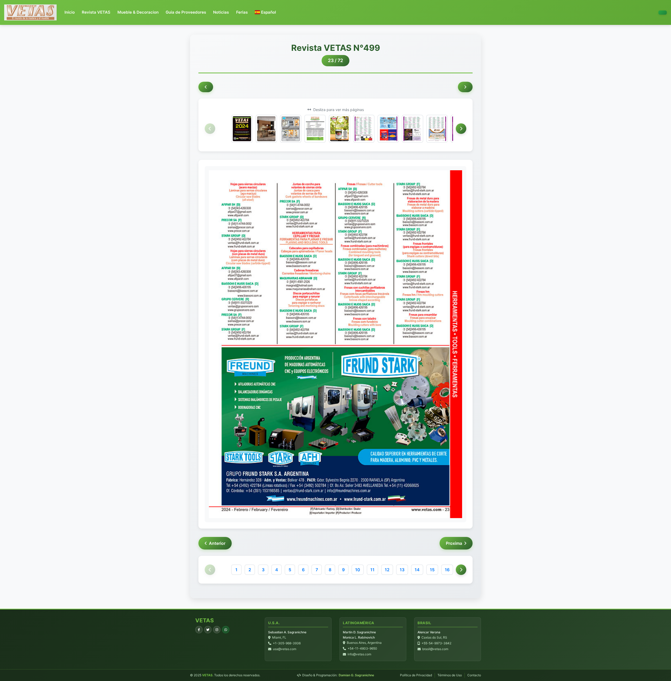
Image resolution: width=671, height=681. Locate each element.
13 (402, 569)
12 (387, 569)
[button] (265, 12)
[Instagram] (216, 629)
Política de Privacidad (416, 675)
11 (372, 569)
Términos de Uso (449, 675)
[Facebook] (199, 629)
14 (417, 569)
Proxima (454, 543)
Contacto (474, 675)
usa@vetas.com (284, 649)
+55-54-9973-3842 (436, 643)
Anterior (217, 543)
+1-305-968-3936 (287, 643)
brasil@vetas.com (435, 649)
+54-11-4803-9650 (362, 648)
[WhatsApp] (225, 629)
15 (432, 569)
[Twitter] (208, 629)
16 (447, 569)
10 (357, 569)
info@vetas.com (359, 654)
